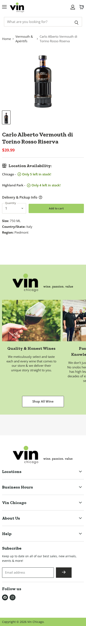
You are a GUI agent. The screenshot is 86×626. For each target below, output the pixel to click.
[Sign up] (64, 572)
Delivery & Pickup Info (19, 197)
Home (6, 39)
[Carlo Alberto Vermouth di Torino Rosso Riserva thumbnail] (6, 117)
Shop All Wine (43, 401)
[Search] (76, 22)
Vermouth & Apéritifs (24, 38)
